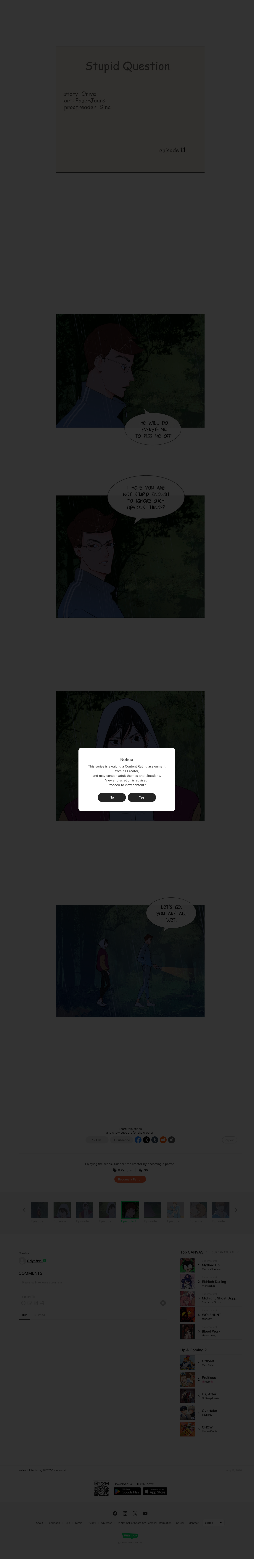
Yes (142, 797)
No (112, 797)
